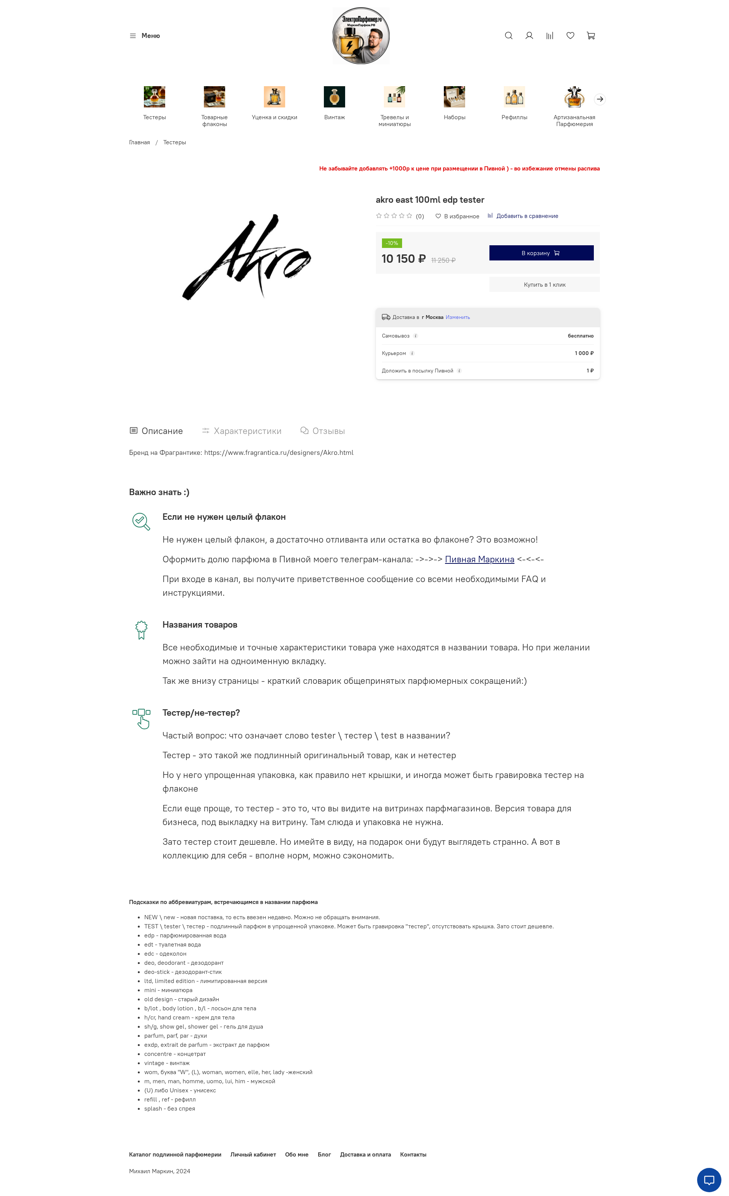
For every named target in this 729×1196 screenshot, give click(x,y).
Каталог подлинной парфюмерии (175, 1154)
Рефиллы (514, 117)
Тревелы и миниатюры (395, 120)
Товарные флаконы (214, 120)
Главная (139, 142)
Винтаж (334, 117)
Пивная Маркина (479, 559)
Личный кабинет (253, 1154)
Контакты (413, 1154)
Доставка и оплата (365, 1154)
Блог (324, 1154)
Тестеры (154, 117)
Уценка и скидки (274, 117)
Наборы (454, 117)
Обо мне (297, 1154)
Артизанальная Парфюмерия (574, 120)
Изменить (458, 317)
